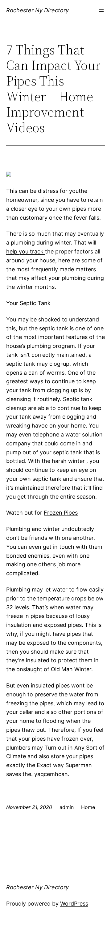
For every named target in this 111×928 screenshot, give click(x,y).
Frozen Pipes (61, 512)
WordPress (74, 903)
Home (88, 807)
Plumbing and (24, 529)
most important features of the (64, 337)
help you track (25, 251)
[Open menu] (101, 10)
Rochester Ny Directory (37, 10)
